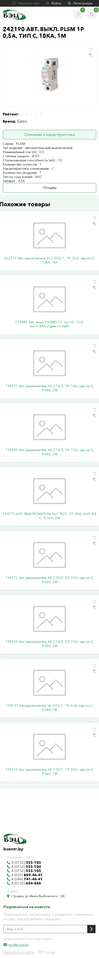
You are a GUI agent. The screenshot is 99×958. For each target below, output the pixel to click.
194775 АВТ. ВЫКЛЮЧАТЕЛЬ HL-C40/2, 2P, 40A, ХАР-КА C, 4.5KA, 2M (49, 516)
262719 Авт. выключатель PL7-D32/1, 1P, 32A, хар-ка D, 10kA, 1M (49, 260)
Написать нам (28, 3)
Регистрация (83, 3)
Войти (56, 3)
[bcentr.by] (14, 14)
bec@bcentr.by (19, 945)
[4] (36, 114)
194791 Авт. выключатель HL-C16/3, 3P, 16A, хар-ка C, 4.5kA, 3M (49, 388)
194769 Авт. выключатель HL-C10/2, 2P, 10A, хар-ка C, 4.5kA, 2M (49, 644)
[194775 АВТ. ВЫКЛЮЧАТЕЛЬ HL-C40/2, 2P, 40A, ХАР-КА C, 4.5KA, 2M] (49, 491)
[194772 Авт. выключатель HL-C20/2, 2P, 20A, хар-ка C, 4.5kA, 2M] (49, 555)
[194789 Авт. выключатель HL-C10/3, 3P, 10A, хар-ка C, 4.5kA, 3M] (49, 427)
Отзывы (49, 187)
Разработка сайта (18, 952)
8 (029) (27, 875)
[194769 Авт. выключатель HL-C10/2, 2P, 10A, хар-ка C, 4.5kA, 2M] (49, 619)
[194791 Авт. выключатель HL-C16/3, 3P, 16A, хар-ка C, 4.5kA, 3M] (49, 363)
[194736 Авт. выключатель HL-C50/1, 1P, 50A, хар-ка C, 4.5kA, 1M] (49, 746)
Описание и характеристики (49, 134)
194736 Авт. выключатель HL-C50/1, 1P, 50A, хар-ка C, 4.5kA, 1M (49, 771)
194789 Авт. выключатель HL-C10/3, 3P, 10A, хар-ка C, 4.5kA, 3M (49, 452)
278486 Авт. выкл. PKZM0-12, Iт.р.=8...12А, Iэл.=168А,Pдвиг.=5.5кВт (49, 324)
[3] (31, 114)
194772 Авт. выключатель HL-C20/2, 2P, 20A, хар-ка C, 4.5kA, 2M (49, 580)
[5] (40, 114)
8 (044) (27, 879)
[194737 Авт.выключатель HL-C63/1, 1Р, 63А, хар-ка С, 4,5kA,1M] (49, 682)
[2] (26, 114)
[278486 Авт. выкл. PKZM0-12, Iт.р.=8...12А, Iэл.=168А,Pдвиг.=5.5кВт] (49, 299)
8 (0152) (26, 863)
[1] (22, 114)
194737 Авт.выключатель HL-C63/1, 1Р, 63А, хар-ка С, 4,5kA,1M (49, 707)
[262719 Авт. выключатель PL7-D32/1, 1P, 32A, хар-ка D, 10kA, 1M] (49, 235)
